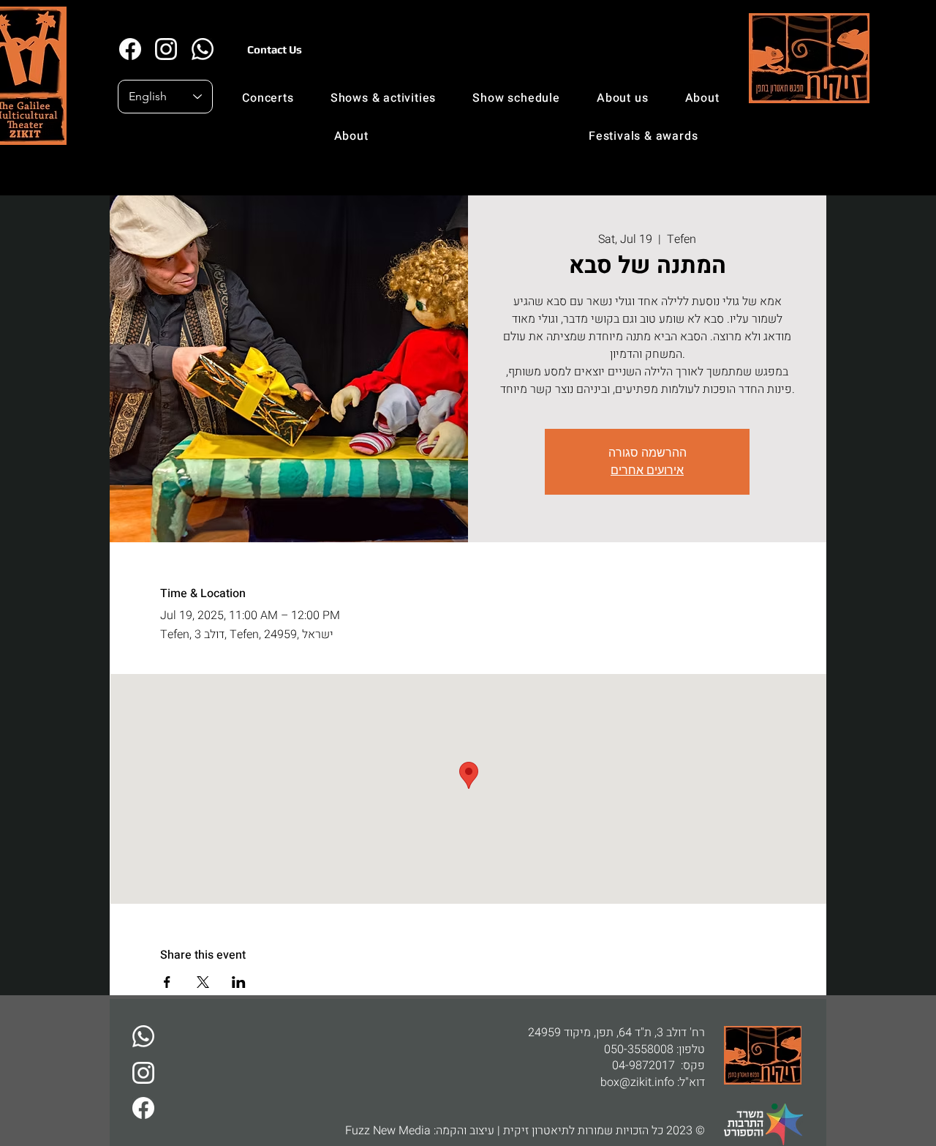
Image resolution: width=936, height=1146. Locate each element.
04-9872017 (643, 1065)
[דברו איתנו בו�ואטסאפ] (202, 49)
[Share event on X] (203, 982)
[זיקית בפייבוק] (129, 49)
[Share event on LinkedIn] (239, 982)
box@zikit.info (637, 1082)
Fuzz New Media (388, 1130)
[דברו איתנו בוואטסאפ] (143, 1036)
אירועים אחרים (647, 470)
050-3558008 (638, 1049)
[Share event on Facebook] (167, 982)
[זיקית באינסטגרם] (165, 49)
